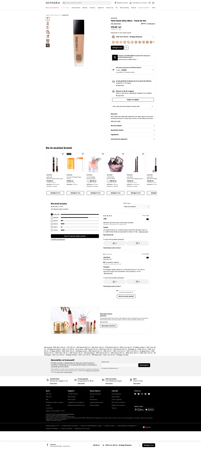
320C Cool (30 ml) (119, 351)
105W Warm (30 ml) (59, 347)
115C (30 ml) (71, 347)
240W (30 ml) (142, 349)
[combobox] (136, 206)
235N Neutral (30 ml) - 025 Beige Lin (124, 349)
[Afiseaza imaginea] (48, 19)
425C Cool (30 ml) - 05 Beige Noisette (65, 355)
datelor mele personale (92, 370)
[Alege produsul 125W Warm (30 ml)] (124, 42)
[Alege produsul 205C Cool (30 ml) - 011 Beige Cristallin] (132, 42)
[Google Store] (139, 409)
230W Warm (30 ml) (105, 349)
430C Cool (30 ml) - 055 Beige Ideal (90, 355)
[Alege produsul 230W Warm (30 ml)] (147, 42)
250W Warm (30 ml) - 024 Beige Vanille (74, 351)
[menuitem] (121, 3)
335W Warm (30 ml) (61, 353)
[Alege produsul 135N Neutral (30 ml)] (128, 42)
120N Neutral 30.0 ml (83, 347)
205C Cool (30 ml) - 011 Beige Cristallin (132, 347)
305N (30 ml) (107, 351)
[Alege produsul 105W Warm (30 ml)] (113, 42)
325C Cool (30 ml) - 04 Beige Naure (138, 351)
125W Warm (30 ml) (97, 347)
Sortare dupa (127, 203)
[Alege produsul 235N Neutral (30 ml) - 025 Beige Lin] (151, 42)
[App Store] (150, 409)
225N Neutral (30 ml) (91, 349)
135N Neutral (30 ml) (111, 347)
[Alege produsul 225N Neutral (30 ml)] (143, 42)
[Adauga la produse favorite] (62, 154)
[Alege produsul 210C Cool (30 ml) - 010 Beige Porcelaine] (136, 42)
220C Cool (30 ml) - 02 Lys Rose (72, 349)
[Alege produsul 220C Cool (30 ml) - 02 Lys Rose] (139, 42)
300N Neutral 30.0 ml (95, 351)
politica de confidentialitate (64, 372)
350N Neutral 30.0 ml (102, 353)
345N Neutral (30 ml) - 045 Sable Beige (81, 353)
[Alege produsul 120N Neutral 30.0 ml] (120, 42)
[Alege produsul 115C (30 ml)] (117, 42)
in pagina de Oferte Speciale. (67, 414)
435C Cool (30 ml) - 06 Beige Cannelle (115, 355)
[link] (75, 236)
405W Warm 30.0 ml (132, 353)
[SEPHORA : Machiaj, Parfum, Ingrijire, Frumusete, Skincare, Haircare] (53, 3)
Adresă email (105, 362)
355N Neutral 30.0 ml (117, 353)
